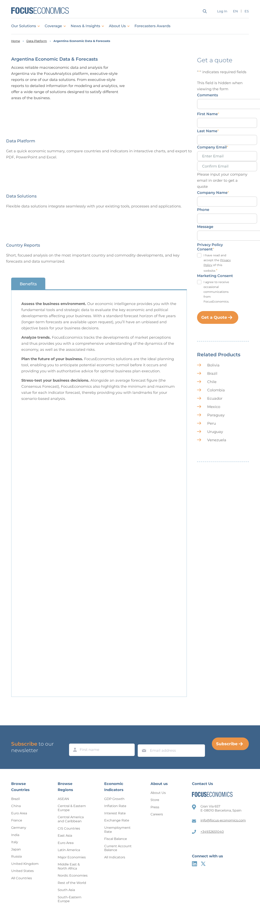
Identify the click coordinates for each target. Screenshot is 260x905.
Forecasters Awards (152, 26)
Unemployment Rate (117, 830)
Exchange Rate (116, 820)
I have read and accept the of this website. (217, 263)
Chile (212, 382)
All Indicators (114, 857)
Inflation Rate (115, 806)
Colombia (216, 390)
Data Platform (36, 41)
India (15, 835)
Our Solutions (23, 26)
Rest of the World (72, 883)
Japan (16, 849)
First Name (208, 114)
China (16, 806)
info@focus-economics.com (223, 820)
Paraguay (216, 415)
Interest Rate (115, 813)
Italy (14, 842)
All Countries (21, 878)
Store (155, 800)
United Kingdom (25, 864)
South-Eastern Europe (69, 899)
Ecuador (214, 398)
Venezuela (216, 440)
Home (15, 41)
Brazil (212, 373)
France (16, 820)
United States (22, 871)
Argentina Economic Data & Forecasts (81, 41)
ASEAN (63, 799)
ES (247, 11)
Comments (207, 95)
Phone (203, 209)
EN (235, 11)
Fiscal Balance (115, 839)
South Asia (66, 890)
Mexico (213, 407)
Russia (16, 856)
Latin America (69, 850)
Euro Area (19, 813)
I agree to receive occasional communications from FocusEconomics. (216, 291)
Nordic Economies (73, 875)
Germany (18, 828)
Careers (157, 814)
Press (155, 807)
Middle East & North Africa (69, 866)
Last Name (208, 131)
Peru (211, 423)
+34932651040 (212, 832)
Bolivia (213, 365)
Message (205, 226)
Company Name (213, 192)
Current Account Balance (118, 848)
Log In (222, 11)
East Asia (65, 835)
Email (143, 740)
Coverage (53, 26)
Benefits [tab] (28, 283)
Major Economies (72, 857)
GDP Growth (114, 799)
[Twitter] (203, 863)
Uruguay (215, 431)
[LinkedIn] (194, 863)
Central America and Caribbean (71, 819)
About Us (117, 26)
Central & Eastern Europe (72, 808)
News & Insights (85, 26)
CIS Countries (69, 828)
